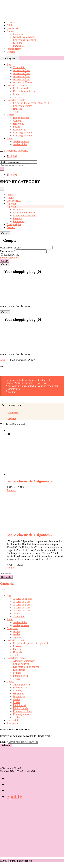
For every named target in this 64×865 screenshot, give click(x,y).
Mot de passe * (8, 251)
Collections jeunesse (17, 658)
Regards (17, 652)
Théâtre (17, 717)
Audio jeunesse (21, 625)
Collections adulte (16, 640)
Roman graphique (22, 711)
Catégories (12, 628)
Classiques (18, 646)
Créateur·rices (14, 28)
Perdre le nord (20, 675)
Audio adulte (20, 622)
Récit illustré (19, 705)
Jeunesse (11, 22)
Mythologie (19, 696)
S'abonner (6, 745)
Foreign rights (14, 48)
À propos (11, 31)
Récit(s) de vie (20, 708)
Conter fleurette (21, 663)
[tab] (36, 412)
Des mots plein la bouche (26, 666)
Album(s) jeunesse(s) (24, 660)
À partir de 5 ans (21, 604)
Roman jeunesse (21, 714)
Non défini (12, 720)
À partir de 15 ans (22, 598)
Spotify (14, 796)
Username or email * (10, 247)
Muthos (17, 672)
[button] (14, 150)
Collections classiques (24, 40)
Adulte (10, 25)
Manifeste (18, 34)
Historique (18, 693)
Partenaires (18, 45)
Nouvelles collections (24, 37)
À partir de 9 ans (21, 610)
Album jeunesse (21, 684)
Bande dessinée (21, 687)
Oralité (16, 699)
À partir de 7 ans (21, 607)
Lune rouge (19, 669)
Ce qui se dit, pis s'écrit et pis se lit (30, 643)
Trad (15, 655)
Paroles (17, 649)
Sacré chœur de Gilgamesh (29, 481)
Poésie (16, 702)
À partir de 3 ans (21, 601)
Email (4, 741)
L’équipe (17, 42)
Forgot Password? (9, 257)
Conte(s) (17, 690)
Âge (9, 595)
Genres (10, 681)
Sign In (4, 261)
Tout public (19, 616)
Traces (16, 678)
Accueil (4, 360)
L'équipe (17, 218)
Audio (10, 619)
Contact (11, 51)
